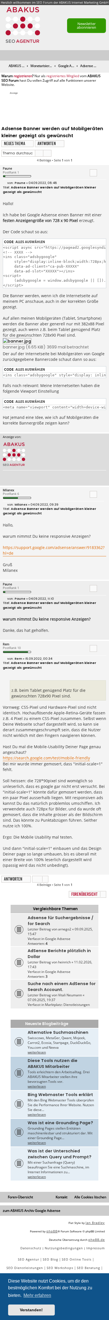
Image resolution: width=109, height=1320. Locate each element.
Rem (6, 644)
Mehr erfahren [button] (37, 1295)
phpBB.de (96, 1239)
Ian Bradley (95, 1223)
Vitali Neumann (70, 995)
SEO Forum (44, 2)
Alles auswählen (30, 242)
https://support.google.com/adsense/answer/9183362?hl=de (54, 550)
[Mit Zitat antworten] (93, 172)
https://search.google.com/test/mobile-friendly (46, 758)
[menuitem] (105, 55)
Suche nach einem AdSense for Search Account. (62, 986)
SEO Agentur (28, 1259)
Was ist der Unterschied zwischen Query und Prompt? (59, 1154)
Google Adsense (57, 938)
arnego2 (64, 929)
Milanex (8, 490)
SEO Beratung (88, 1268)
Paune (7, 168)
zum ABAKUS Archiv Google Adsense (31, 1210)
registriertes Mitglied (62, 76)
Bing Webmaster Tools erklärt (60, 1094)
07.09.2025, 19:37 (41, 999)
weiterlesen (37, 1052)
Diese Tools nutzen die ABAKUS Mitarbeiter (52, 1063)
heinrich (64, 962)
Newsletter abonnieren (86, 25)
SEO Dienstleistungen (24, 1268)
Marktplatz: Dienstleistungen (67, 1004)
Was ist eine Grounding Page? (60, 1123)
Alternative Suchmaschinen (58, 1032)
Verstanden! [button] (31, 1310)
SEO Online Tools (76, 1259)
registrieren (23, 76)
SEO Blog (50, 1259)
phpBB (52, 1231)
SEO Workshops (60, 1268)
